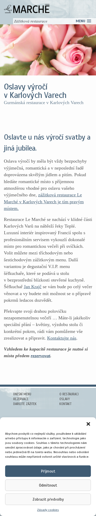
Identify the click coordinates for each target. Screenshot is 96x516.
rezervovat (40, 355)
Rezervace (20, 399)
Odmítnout (48, 485)
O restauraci (69, 394)
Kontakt (65, 404)
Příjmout (48, 471)
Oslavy (64, 399)
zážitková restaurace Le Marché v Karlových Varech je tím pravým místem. (44, 201)
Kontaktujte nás (61, 338)
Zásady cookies (48, 510)
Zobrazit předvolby (48, 499)
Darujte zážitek (25, 404)
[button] (88, 423)
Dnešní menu (22, 394)
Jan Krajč (32, 286)
